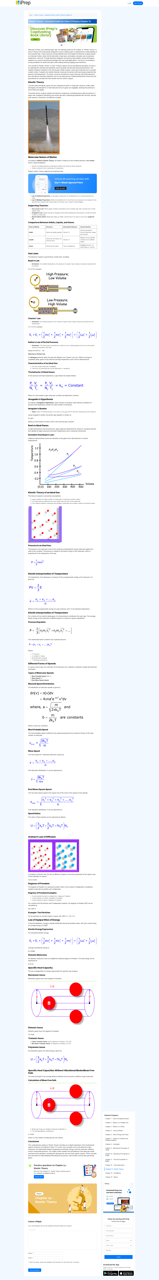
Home (30, 15)
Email (30, 1258)
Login (129, 3)
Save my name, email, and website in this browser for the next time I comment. (54, 1262)
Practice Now (39, 1176)
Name (30, 1253)
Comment (31, 1230)
